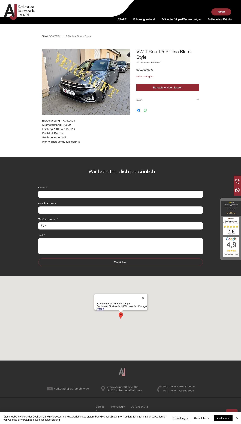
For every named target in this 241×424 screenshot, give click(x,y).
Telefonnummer (48, 219)
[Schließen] (237, 418)
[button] (221, 11)
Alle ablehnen (201, 418)
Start (45, 36)
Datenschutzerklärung (47, 419)
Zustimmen (223, 418)
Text (41, 235)
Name (42, 187)
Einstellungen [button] (180, 418)
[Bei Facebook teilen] (139, 110)
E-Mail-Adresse (48, 203)
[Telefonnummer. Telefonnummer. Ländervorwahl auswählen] (43, 226)
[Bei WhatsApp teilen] (145, 110)
